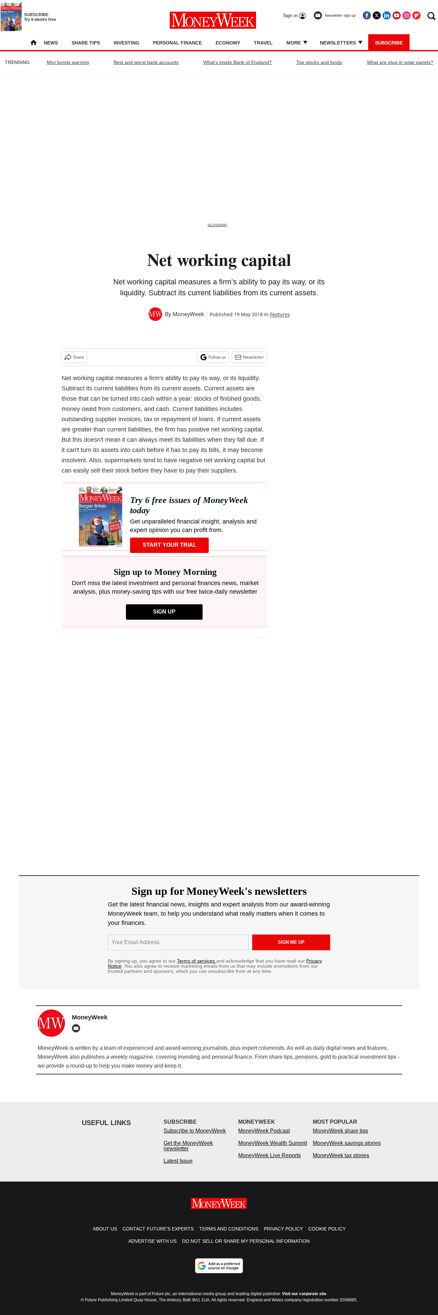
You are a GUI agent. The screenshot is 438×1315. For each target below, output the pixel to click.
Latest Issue (178, 1161)
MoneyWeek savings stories (347, 1143)
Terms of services (196, 961)
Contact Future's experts (158, 1229)
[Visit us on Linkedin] (387, 15)
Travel (263, 43)
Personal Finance (177, 43)
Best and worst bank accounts (146, 62)
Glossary (217, 225)
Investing (126, 43)
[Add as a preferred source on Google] (219, 1265)
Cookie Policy (327, 1229)
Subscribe (389, 43)
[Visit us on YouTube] (396, 15)
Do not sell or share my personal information (246, 1241)
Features (280, 314)
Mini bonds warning (68, 62)
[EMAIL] (77, 1028)
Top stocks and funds (319, 62)
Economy (228, 43)
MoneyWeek (188, 314)
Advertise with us (152, 1241)
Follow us (217, 357)
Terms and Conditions (228, 1229)
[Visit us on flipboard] (416, 15)
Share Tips (86, 43)
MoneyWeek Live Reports (269, 1155)
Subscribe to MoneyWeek (195, 1131)
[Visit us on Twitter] (377, 15)
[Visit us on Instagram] (406, 15)
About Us (105, 1229)
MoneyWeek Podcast (264, 1131)
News (51, 43)
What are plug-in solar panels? (400, 62)
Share (78, 357)
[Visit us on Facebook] (367, 15)
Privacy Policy (283, 1229)
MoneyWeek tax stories (341, 1155)
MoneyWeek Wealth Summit (272, 1143)
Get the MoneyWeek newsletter (188, 1145)
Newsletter (253, 357)
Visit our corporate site (304, 1293)
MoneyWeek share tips (340, 1131)
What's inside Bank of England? (237, 62)
